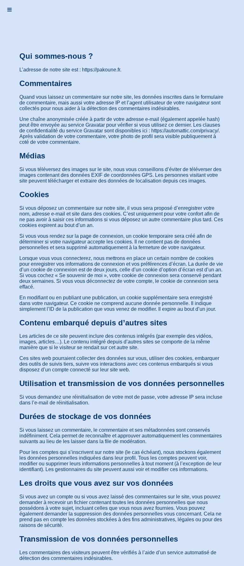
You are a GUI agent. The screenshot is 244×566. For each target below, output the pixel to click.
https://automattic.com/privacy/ (185, 130)
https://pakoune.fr (101, 69)
